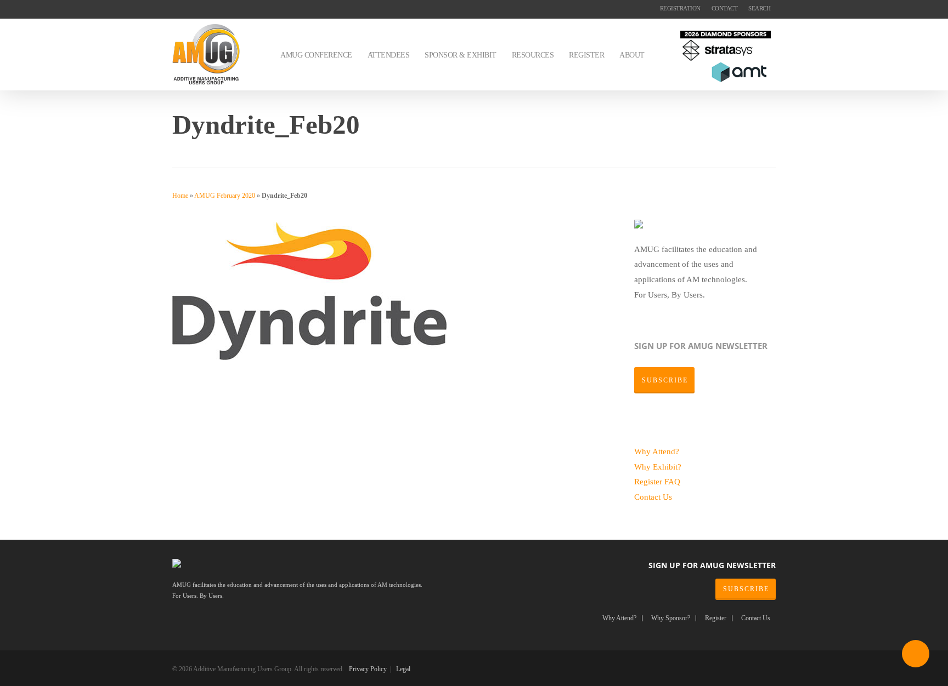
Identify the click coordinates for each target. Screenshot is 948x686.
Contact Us (653, 496)
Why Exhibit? (657, 466)
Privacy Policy (368, 669)
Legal (403, 669)
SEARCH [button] (759, 8)
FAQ (672, 481)
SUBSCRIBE (746, 589)
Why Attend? (656, 451)
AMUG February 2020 (224, 195)
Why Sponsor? (670, 618)
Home (180, 195)
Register (649, 481)
